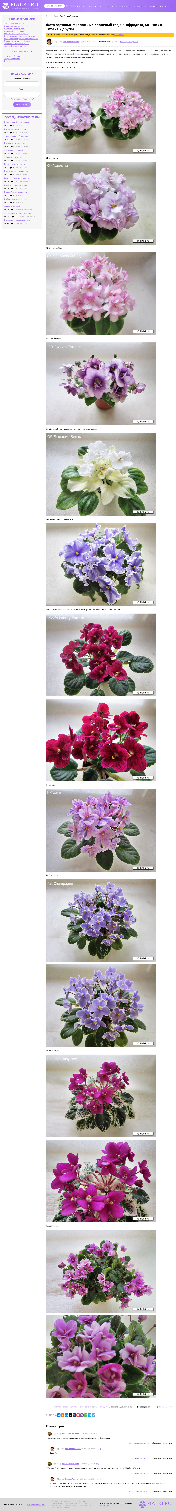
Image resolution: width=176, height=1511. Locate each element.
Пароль (22, 89)
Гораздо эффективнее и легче (16, 164)
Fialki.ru (79, 1504)
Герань (7, 61)
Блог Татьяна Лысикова (69, 16)
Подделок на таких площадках (17, 220)
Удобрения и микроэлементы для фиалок (21, 39)
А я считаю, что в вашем (14, 150)
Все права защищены (36, 1505)
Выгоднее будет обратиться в (16, 178)
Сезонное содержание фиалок (16, 44)
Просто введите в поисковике (16, 171)
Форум (136, 7)
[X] (70, 1415)
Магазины (150, 7)
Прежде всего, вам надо (14, 143)
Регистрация (71, 6)
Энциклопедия (120, 7)
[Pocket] (78, 1415)
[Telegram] (93, 1415)
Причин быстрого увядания (15, 192)
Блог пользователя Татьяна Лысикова (68, 1407)
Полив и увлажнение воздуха (16, 26)
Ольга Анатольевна (70, 1434)
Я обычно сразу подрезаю (15, 199)
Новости (92, 7)
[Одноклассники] (62, 1415)
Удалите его (104, 1506)
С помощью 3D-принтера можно (17, 213)
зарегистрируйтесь (102, 1407)
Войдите (88, 1407)
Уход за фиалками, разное (15, 46)
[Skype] (89, 1415)
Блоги (56, 16)
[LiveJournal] (74, 1415)
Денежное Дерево (12, 56)
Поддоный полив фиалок (14, 29)
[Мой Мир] (66, 1415)
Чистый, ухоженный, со (13, 206)
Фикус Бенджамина (12, 59)
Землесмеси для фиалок (14, 24)
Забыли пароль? (27, 99)
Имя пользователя (22, 79)
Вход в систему (54, 6)
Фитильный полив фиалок (14, 31)
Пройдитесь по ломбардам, (16, 185)
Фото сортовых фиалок (129, 42)
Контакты (165, 7)
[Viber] (82, 1415)
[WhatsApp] (85, 1415)
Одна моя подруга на (13, 157)
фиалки (76, 54)
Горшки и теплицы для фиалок (16, 34)
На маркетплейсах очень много (17, 122)
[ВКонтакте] (59, 1415)
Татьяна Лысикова (71, 42)
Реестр (103, 7)
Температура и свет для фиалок (17, 41)
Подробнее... (119, 35)
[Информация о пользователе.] (49, 42)
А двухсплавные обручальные (16, 136)
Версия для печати (166, 1407)
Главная (81, 7)
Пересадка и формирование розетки (19, 36)
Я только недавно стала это (15, 129)
